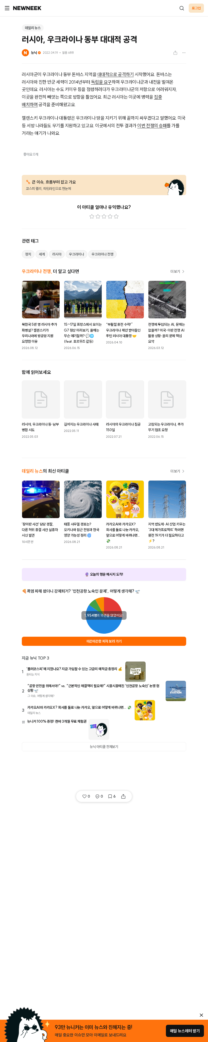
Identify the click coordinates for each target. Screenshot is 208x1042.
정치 (28, 254)
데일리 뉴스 (33, 28)
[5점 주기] (116, 216)
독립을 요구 (101, 82)
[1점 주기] (92, 216)
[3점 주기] (104, 216)
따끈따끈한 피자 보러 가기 (104, 641)
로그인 (196, 8)
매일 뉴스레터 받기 (185, 1030)
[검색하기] (182, 8)
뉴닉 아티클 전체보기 (104, 746)
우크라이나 (76, 254)
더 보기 (175, 271)
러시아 (56, 254)
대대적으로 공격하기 (115, 74)
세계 (42, 254)
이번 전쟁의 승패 (152, 126)
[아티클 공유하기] (175, 52)
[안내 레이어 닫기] (201, 1015)
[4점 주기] (110, 216)
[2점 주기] (98, 216)
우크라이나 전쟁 (102, 254)
